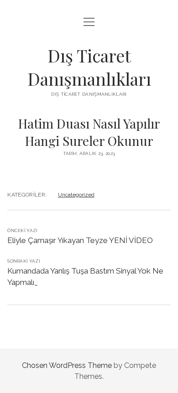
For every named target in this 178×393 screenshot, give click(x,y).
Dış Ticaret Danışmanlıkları (89, 67)
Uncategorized (76, 194)
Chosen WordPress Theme (67, 365)
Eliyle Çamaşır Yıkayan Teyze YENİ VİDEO (80, 240)
